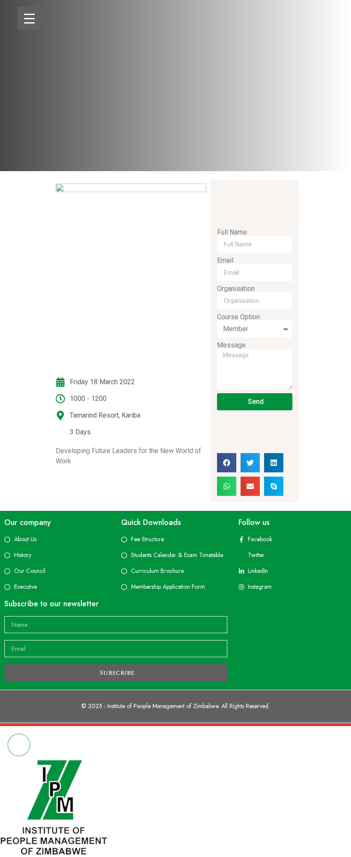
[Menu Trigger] (29, 18)
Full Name (232, 232)
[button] (226, 462)
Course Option (238, 317)
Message (231, 345)
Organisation (236, 288)
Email (225, 260)
